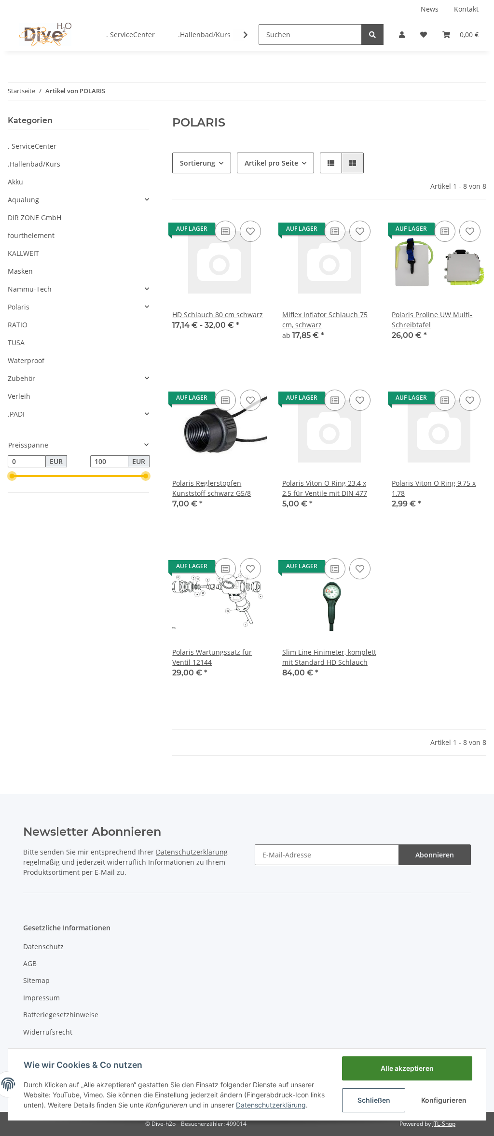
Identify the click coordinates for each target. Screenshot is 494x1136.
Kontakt (466, 9)
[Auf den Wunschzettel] (250, 231)
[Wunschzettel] (423, 34)
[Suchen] (372, 34)
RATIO (17, 324)
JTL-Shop (443, 1124)
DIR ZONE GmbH (34, 217)
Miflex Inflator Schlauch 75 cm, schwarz (325, 319)
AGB (30, 963)
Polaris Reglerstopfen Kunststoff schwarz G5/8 (211, 488)
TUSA (16, 342)
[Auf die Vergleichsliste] (225, 231)
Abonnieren (434, 854)
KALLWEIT (23, 253)
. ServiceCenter (32, 146)
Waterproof (26, 360)
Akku (15, 181)
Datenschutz (43, 946)
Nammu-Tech (30, 289)
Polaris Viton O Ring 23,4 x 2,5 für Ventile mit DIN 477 (324, 488)
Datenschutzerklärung (271, 1105)
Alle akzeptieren (407, 1068)
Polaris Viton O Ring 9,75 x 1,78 (434, 488)
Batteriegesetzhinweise (60, 1014)
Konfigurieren (444, 1100)
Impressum (41, 997)
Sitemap (36, 980)
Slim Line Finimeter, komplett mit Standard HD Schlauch (329, 657)
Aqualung (23, 199)
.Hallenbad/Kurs (34, 163)
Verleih (19, 396)
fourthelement (31, 235)
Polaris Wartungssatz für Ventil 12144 (212, 657)
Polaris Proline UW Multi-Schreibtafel (432, 319)
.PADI (16, 414)
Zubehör (21, 378)
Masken (20, 271)
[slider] (11, 476)
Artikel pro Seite (271, 163)
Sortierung (197, 163)
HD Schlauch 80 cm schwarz (217, 314)
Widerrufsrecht (47, 1032)
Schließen (373, 1100)
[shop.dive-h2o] (45, 34)
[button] (401, 34)
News (430, 9)
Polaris (18, 306)
